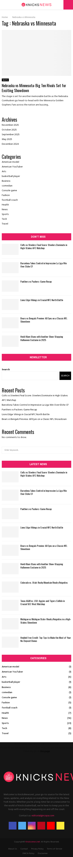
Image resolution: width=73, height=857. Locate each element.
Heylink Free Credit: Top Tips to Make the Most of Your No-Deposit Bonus (45, 639)
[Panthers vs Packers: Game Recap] (10, 286)
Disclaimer (43, 853)
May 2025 (7, 139)
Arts (4, 172)
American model (10, 162)
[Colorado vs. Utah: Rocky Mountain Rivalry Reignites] (10, 587)
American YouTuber (12, 167)
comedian (7, 186)
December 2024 (10, 144)
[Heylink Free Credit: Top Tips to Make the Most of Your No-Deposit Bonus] (10, 642)
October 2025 (9, 130)
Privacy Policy (37, 848)
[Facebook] (12, 826)
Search (6, 370)
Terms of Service (54, 848)
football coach (10, 200)
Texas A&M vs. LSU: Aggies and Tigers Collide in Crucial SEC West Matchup (42, 602)
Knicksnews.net (33, 842)
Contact (24, 848)
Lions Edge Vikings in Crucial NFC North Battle (41, 300)
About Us (12, 848)
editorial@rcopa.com (43, 816)
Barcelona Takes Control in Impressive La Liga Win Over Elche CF (43, 264)
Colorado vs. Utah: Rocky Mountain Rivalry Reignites (44, 582)
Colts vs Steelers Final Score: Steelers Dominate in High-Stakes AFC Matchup (43, 246)
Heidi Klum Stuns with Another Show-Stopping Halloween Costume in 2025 (41, 338)
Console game (9, 191)
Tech (4, 219)
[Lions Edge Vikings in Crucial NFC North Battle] (10, 304)
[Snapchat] (60, 826)
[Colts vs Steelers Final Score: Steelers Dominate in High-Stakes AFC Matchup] (10, 249)
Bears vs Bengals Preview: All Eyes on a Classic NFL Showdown (43, 319)
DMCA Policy (28, 853)
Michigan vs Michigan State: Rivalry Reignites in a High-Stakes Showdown (45, 620)
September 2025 (10, 135)
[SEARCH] (67, 450)
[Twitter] (22, 826)
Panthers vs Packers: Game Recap (36, 281)
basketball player (11, 176)
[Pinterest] (41, 826)
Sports (5, 80)
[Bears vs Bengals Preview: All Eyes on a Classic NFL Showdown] (10, 322)
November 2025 (10, 125)
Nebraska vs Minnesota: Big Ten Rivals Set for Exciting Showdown (34, 88)
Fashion (6, 195)
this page (45, 751)
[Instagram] (32, 826)
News (5, 210)
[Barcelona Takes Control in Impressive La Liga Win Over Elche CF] (10, 267)
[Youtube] (51, 826)
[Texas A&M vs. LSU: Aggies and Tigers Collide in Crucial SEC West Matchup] (10, 605)
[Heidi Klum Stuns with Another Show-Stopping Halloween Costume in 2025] (10, 341)
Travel (5, 224)
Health (5, 205)
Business (6, 181)
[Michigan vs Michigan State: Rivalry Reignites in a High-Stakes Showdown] (10, 623)
